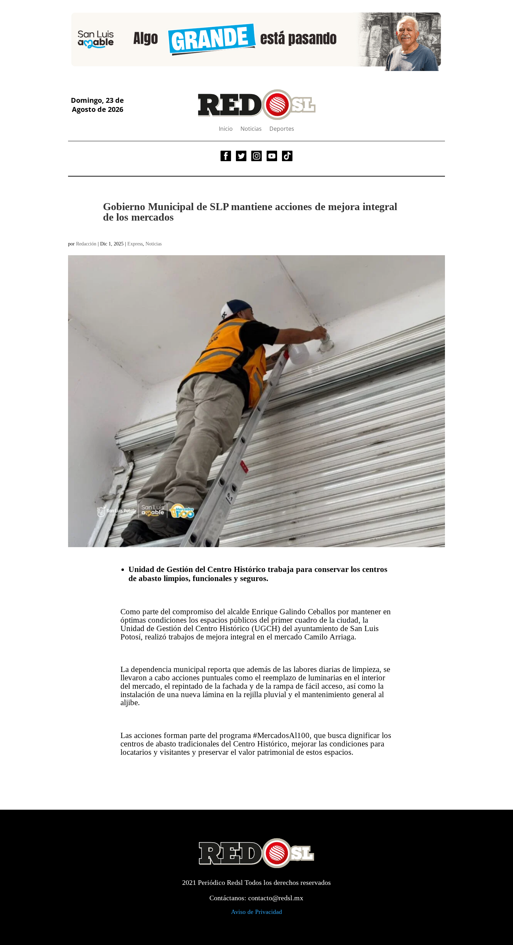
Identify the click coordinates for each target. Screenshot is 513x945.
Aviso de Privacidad (256, 911)
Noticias (251, 129)
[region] (256, 39)
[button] (78, 39)
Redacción (86, 243)
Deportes (281, 129)
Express (135, 243)
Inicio (226, 129)
